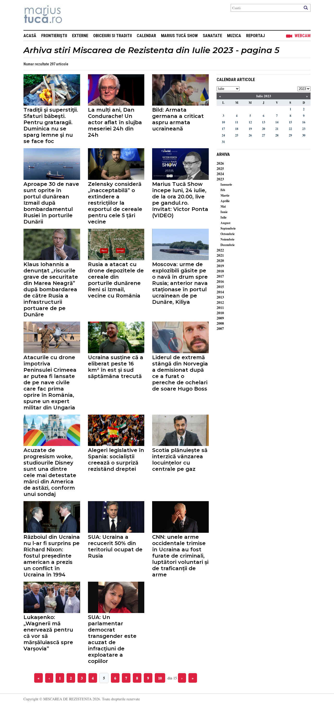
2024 (220, 173)
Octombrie (227, 234)
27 (263, 135)
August (225, 223)
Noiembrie (227, 239)
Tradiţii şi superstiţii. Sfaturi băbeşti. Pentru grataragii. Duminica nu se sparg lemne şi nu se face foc (50, 125)
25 (236, 135)
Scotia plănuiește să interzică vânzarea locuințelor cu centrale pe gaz (179, 459)
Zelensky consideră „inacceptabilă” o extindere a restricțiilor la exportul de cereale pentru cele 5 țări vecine (115, 203)
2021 (220, 255)
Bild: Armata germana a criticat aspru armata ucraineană (178, 119)
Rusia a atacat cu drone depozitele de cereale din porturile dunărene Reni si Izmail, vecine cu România (116, 280)
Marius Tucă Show (179, 35)
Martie (224, 195)
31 (223, 142)
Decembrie (227, 245)
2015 (220, 286)
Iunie (224, 212)
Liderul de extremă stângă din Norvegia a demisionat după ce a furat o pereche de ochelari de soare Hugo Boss (180, 373)
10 (160, 678)
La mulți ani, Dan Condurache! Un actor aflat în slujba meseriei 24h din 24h (115, 122)
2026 (220, 163)
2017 (220, 276)
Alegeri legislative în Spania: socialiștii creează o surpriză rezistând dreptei (116, 459)
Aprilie (225, 201)
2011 (220, 307)
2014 (220, 292)
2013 (220, 297)
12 (250, 122)
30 (303, 135)
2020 (220, 260)
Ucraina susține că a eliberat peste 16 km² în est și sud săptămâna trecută (115, 366)
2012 (220, 302)
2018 (220, 271)
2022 (220, 250)
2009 (220, 318)
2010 (220, 313)
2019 (220, 265)
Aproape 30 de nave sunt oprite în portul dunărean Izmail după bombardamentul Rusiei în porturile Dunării (51, 203)
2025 (220, 168)
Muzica (234, 35)
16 (303, 122)
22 (290, 129)
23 (303, 129)
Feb (222, 190)
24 (223, 135)
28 (276, 135)
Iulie (223, 217)
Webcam (303, 35)
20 (263, 129)
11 (236, 122)
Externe (80, 35)
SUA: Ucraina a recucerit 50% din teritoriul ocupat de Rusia (115, 546)
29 (290, 135)
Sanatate (212, 35)
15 (290, 122)
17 (223, 129)
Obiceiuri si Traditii (112, 35)
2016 (220, 281)
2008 (220, 323)
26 (250, 135)
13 (263, 122)
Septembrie (228, 228)
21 (276, 129)
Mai (223, 206)
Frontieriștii (54, 35)
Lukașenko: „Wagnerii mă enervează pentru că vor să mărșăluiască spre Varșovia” (48, 633)
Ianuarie (226, 184)
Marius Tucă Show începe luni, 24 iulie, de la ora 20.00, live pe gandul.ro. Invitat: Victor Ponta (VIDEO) (180, 200)
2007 (220, 328)
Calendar (146, 35)
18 (236, 129)
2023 (220, 179)
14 (276, 122)
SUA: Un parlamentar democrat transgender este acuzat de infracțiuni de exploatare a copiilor (112, 639)
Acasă (29, 35)
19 (250, 129)
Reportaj (255, 35)
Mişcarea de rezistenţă (71, 15)
